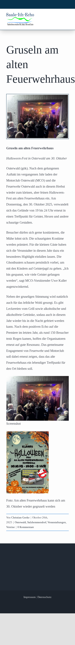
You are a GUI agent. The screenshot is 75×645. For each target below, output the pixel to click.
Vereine (10, 527)
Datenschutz (44, 597)
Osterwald (20, 522)
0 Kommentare (26, 527)
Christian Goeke (20, 517)
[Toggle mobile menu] (66, 16)
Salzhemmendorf (36, 522)
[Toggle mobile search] (58, 16)
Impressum (30, 597)
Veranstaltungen (57, 522)
